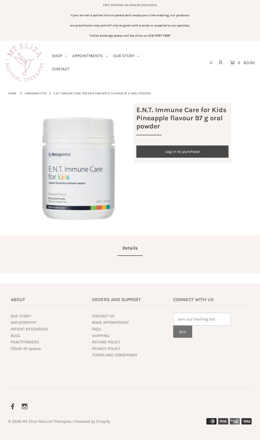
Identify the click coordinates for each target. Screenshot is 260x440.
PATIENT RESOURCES (29, 329)
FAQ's (96, 329)
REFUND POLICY (106, 342)
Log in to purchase (182, 151)
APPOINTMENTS (88, 55)
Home (12, 93)
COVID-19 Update (26, 348)
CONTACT (61, 68)
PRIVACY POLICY (106, 348)
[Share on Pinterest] (253, 138)
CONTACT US (103, 316)
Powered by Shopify (92, 421)
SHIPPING (100, 335)
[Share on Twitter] (253, 126)
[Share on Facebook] (253, 113)
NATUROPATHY (23, 322)
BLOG (15, 335)
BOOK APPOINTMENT (110, 322)
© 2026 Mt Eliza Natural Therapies (40, 421)
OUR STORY (124, 55)
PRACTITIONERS (25, 342)
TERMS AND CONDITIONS (114, 355)
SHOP (57, 55)
